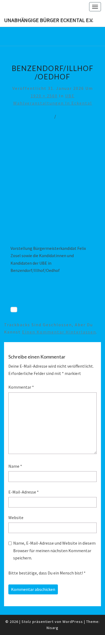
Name (15, 466)
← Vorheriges (35, 116)
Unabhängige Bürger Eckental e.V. (48, 20)
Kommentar (21, 387)
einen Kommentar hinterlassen (59, 332)
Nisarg (52, 627)
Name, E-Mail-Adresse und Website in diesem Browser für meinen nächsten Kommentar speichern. (54, 550)
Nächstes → (73, 116)
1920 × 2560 (44, 95)
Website (15, 517)
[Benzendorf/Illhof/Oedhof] (52, 186)
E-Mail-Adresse (23, 492)
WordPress (72, 621)
